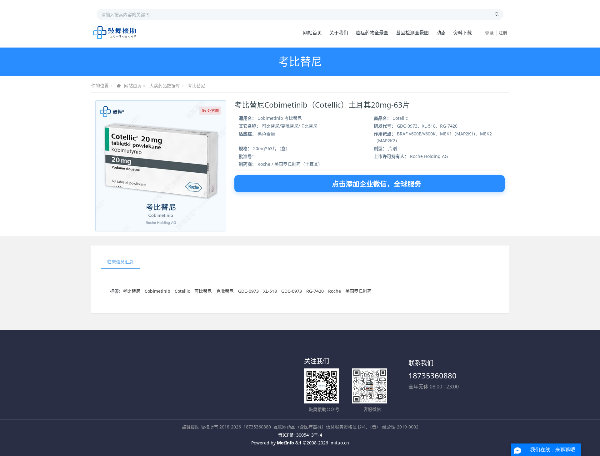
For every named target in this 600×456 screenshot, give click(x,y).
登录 (489, 33)
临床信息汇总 (120, 262)
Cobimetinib (157, 291)
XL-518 (270, 291)
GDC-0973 (248, 291)
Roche (334, 291)
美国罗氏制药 (358, 291)
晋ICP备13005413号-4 (300, 435)
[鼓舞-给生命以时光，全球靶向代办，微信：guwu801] (114, 32)
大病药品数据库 (164, 86)
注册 (502, 33)
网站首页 (312, 32)
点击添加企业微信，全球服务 (376, 183)
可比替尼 (203, 291)
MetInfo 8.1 (289, 443)
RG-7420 (315, 291)
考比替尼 (196, 86)
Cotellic (182, 291)
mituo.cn (340, 443)
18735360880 (432, 375)
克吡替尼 (225, 291)
